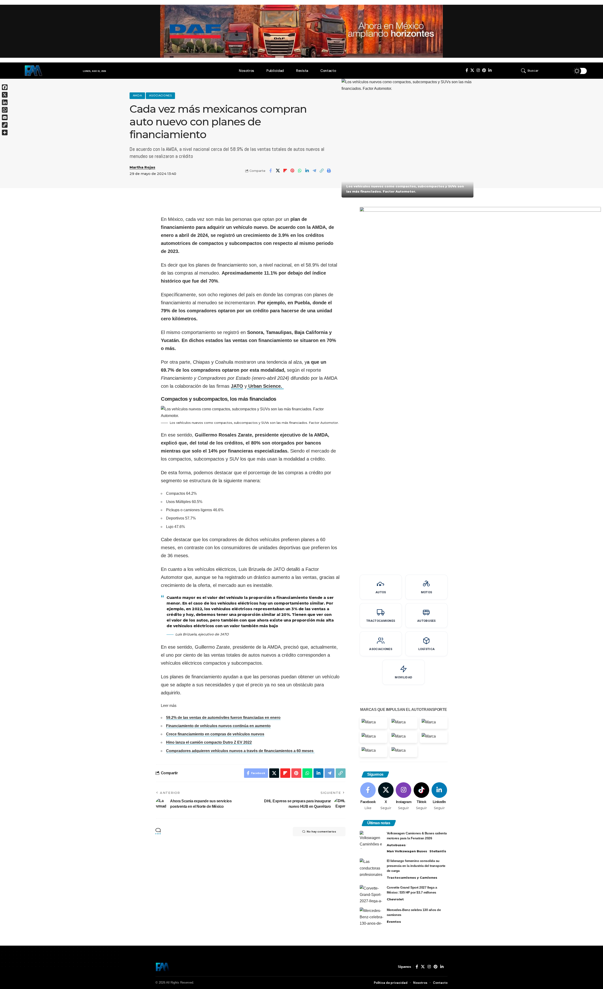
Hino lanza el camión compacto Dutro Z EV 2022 (209, 742)
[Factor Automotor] (162, 967)
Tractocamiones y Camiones (412, 877)
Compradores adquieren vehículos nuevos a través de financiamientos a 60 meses (240, 751)
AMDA (137, 95)
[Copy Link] (321, 170)
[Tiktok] (421, 796)
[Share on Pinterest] (292, 170)
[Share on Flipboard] (285, 170)
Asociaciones (160, 95)
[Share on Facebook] (270, 170)
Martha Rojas (142, 167)
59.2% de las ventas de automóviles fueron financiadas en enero (223, 718)
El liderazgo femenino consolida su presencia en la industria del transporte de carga (416, 866)
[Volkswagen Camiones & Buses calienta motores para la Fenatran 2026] (371, 840)
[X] (472, 70)
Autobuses (396, 845)
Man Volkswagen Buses (407, 851)
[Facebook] (466, 70)
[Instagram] (478, 70)
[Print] (329, 170)
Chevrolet (395, 899)
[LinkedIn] (490, 70)
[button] (541, 70)
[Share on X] (277, 170)
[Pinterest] (484, 70)
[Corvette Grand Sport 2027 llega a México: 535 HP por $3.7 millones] (371, 894)
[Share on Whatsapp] (299, 170)
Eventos (394, 921)
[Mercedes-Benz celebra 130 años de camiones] (371, 916)
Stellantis (437, 851)
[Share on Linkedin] (307, 170)
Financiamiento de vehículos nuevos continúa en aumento (218, 726)
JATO (237, 386)
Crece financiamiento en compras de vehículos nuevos (215, 734)
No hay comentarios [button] (321, 831)
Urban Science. (265, 386)
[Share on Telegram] (314, 170)
